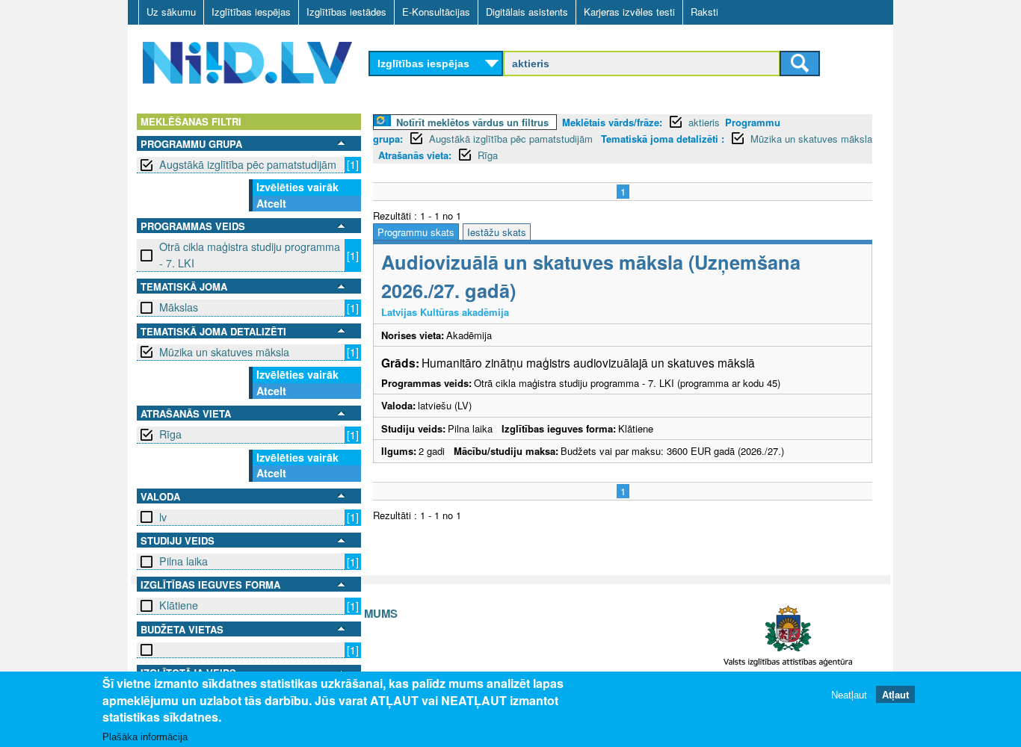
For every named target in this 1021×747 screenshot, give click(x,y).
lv (163, 516)
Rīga (170, 434)
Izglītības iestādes (346, 11)
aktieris (704, 122)
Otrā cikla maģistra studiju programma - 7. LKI (249, 254)
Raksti (704, 11)
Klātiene (178, 605)
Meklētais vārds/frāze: (612, 122)
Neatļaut (849, 694)
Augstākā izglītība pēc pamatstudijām (247, 164)
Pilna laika (183, 561)
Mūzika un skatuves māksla (224, 351)
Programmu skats (415, 232)
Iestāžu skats (496, 232)
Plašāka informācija (145, 737)
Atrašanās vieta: (414, 155)
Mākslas (178, 307)
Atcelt (271, 203)
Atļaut (895, 694)
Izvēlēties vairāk (297, 186)
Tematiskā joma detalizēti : (662, 138)
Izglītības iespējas (251, 11)
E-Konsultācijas (436, 11)
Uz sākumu (171, 11)
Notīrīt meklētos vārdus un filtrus (472, 122)
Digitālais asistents (527, 11)
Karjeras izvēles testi (629, 11)
